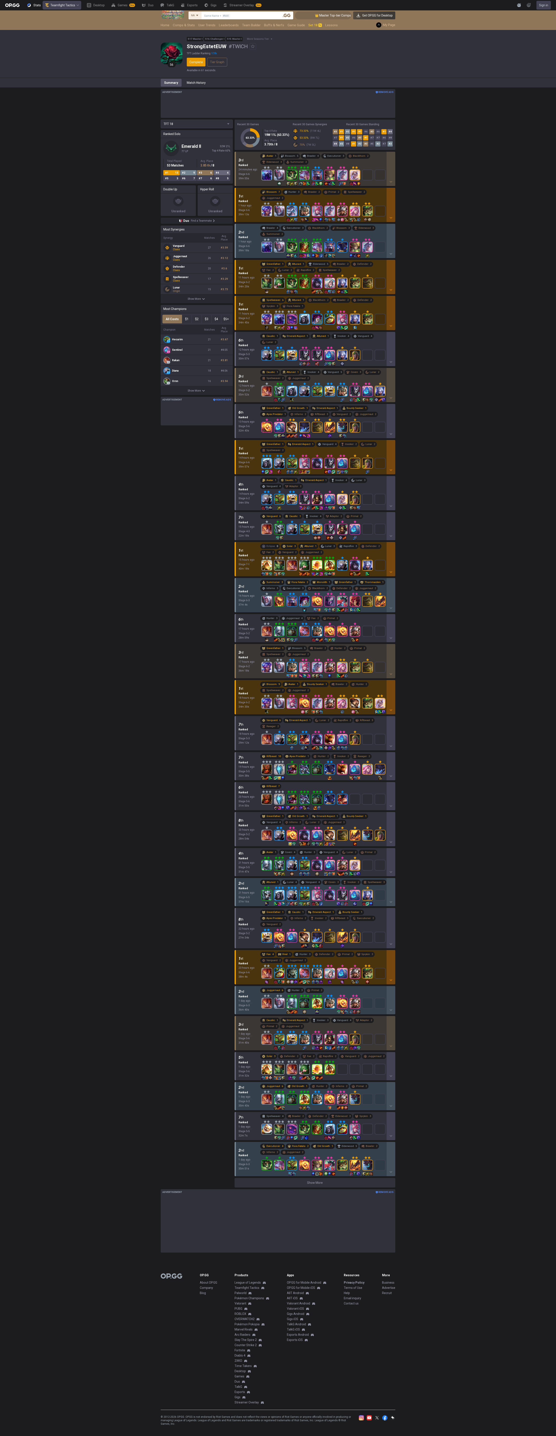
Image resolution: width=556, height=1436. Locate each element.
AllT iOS (292, 1298)
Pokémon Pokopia (247, 1324)
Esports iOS (295, 1340)
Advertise (388, 1287)
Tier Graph (217, 62)
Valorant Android (298, 1303)
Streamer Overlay (247, 1402)
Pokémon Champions (249, 1298)
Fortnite (240, 1350)
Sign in (543, 5)
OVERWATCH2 (245, 1319)
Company (206, 1287)
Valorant (240, 1303)
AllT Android (295, 1293)
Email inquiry (352, 1298)
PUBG (238, 1308)
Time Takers (243, 1366)
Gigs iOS (292, 1319)
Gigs (237, 1397)
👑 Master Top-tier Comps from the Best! (305, 15)
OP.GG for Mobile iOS (301, 1287)
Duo (237, 1381)
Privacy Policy (354, 1282)
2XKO (238, 1360)
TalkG (238, 1386)
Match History (196, 82)
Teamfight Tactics (62, 5)
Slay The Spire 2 (246, 1340)
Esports (240, 1392)
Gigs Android (295, 1314)
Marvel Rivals (244, 1329)
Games (239, 1376)
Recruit (387, 1293)
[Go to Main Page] (12, 5)
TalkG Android (296, 1324)
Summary (171, 82)
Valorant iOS (295, 1308)
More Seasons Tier (258, 39)
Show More (194, 298)
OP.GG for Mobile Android (304, 1282)
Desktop (240, 1371)
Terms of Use (353, 1287)
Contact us (351, 1303)
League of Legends (248, 1282)
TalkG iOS (293, 1329)
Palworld (241, 1293)
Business (388, 1282)
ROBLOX (240, 1314)
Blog (203, 1293)
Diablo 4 (240, 1355)
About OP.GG (208, 1282)
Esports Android (298, 1334)
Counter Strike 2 (246, 1345)
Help (347, 1293)
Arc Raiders (242, 1334)
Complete (196, 62)
